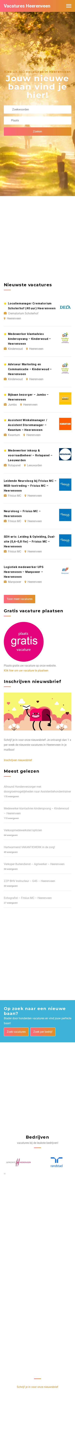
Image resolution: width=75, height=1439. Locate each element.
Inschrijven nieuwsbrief (18, 760)
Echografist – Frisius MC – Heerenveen (28, 898)
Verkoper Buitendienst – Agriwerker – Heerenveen (34, 864)
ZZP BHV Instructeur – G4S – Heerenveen (29, 881)
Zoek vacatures (16, 1031)
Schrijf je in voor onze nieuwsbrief (37, 1387)
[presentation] (4, 1173)
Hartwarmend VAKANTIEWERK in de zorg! (29, 847)
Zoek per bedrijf (42, 1031)
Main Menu (68, 6)
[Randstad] (18, 1162)
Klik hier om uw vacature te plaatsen (26, 670)
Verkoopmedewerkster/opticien (23, 830)
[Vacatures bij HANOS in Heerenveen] (57, 1162)
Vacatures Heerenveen (27, 5)
